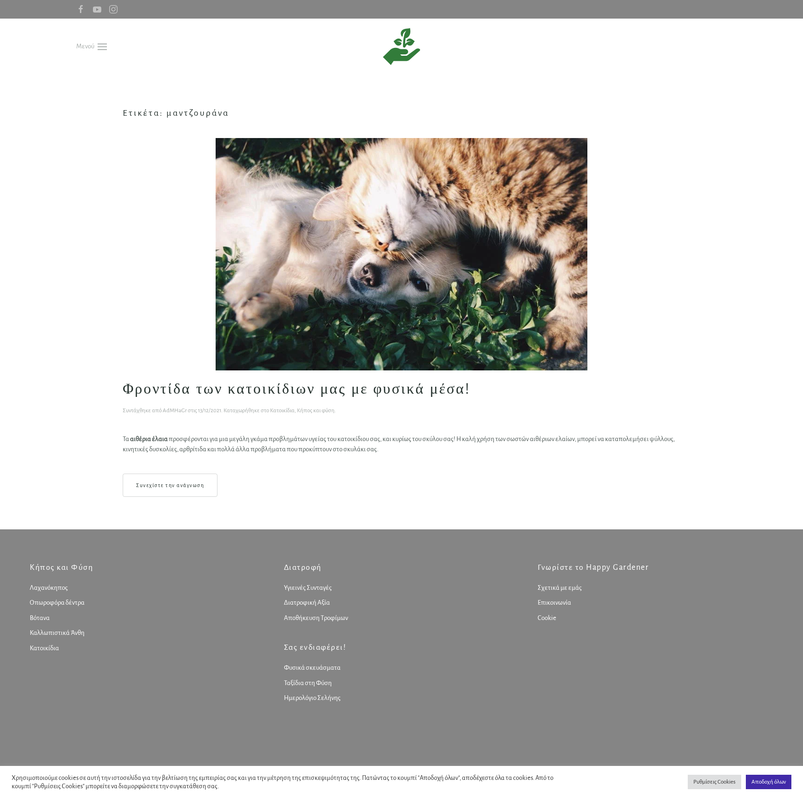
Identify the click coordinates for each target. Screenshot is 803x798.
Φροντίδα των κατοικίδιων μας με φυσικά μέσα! (296, 388)
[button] (91, 46)
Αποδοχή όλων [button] (768, 782)
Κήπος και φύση (316, 411)
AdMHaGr (175, 411)
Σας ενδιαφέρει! (315, 647)
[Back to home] (401, 46)
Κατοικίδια (282, 411)
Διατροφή (303, 567)
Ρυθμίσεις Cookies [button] (714, 782)
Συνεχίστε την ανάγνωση (170, 485)
